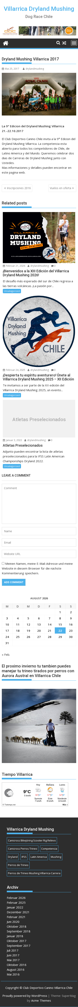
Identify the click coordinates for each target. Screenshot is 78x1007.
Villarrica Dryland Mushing (39, 8)
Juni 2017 (13, 955)
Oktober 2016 (16, 965)
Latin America (39, 857)
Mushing (56, 857)
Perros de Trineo (18, 865)
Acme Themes (41, 1000)
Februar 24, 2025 (15, 370)
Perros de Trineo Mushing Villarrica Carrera (34, 873)
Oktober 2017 (16, 941)
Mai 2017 (13, 960)
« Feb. (6, 655)
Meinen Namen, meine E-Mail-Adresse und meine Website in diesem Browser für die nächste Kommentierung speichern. (37, 568)
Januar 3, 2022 (13, 440)
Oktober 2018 (16, 926)
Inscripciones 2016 (19, 188)
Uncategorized (12, 290)
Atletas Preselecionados (39, 419)
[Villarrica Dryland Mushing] (5, 43)
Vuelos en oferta (60, 188)
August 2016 (15, 969)
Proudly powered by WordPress (24, 996)
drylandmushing (35, 68)
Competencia (49, 848)
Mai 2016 (13, 974)
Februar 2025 (16, 902)
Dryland (13, 857)
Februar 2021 (16, 917)
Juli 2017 (12, 950)
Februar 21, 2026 (15, 266)
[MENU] (74, 43)
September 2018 (18, 931)
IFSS (24, 857)
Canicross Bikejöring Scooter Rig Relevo (32, 840)
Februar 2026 (16, 898)
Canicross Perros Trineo (22, 848)
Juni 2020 (13, 922)
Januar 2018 (15, 936)
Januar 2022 (15, 907)
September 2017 (18, 946)
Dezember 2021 (18, 912)
